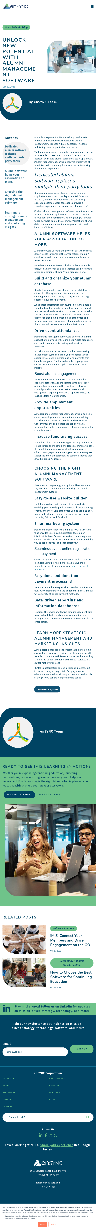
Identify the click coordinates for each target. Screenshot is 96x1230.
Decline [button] (53, 1224)
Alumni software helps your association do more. (16, 176)
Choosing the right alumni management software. (14, 197)
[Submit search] (88, 1117)
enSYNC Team (51, 731)
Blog (52, 1099)
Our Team (54, 1092)
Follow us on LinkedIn (56, 1006)
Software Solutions (63, 928)
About (6, 1086)
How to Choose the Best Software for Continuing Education (71, 977)
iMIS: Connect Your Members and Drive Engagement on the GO (70, 940)
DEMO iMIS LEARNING (19, 795)
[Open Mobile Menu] (92, 6)
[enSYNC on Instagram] (50, 1135)
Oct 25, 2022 (55, 951)
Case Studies (57, 1079)
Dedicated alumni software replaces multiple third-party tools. (15, 154)
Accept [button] (42, 1224)
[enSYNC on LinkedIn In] (41, 1135)
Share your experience (56, 1145)
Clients (7, 1099)
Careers (7, 1106)
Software (8, 1079)
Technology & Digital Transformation (72, 963)
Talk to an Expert (49, 795)
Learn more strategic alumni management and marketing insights (16, 220)
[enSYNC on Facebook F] (46, 1135)
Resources (9, 1092)
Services (54, 1086)
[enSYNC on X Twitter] (55, 1135)
